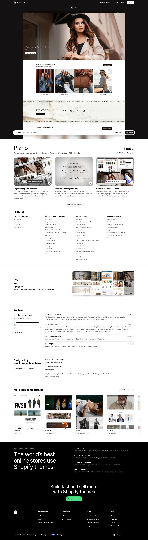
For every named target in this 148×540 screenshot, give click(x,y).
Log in (123, 2)
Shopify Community (93, 522)
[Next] (133, 389)
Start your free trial (74, 499)
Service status (115, 526)
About (113, 516)
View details (49, 362)
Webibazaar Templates (126, 153)
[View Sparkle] (114, 283)
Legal (113, 522)
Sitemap (59, 535)
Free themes (66, 519)
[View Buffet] (92, 283)
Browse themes (105, 2)
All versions (58, 362)
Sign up (130, 2)
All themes (30, 369)
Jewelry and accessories (46, 522)
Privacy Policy (31, 535)
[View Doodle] (81, 283)
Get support (19, 369)
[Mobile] (76, 7)
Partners (114, 519)
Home (40, 526)
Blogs (88, 526)
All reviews (18, 333)
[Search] (117, 2)
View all (122, 390)
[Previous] (128, 389)
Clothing (41, 516)
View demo (118, 133)
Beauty (40, 519)
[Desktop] (72, 7)
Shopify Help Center (93, 516)
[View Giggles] (103, 283)
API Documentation (93, 519)
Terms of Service (19, 535)
